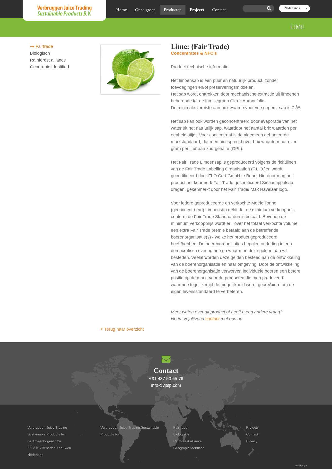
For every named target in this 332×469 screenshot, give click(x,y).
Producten (173, 9)
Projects (197, 9)
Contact (219, 9)
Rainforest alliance (48, 60)
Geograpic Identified (49, 66)
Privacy (251, 441)
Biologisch (40, 53)
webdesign (301, 465)
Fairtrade (44, 46)
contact (212, 318)
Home (121, 9)
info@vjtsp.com (166, 385)
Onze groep (145, 9)
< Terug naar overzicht (122, 329)
